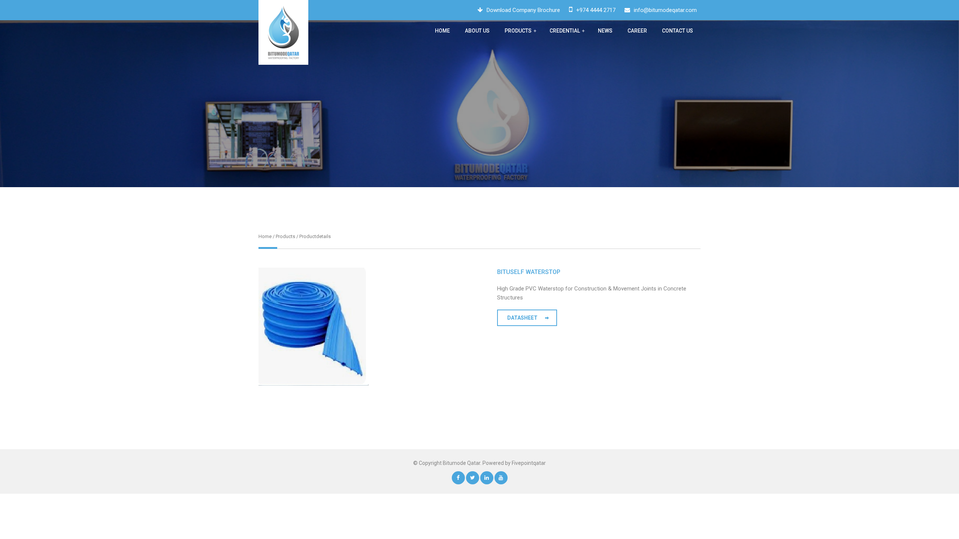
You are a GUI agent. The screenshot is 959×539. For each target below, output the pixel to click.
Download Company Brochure (523, 10)
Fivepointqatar (529, 463)
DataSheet (522, 318)
